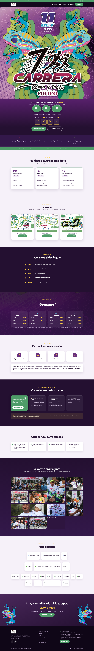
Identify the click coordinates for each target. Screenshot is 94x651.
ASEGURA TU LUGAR (47, 614)
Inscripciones (41, 640)
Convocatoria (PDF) (42, 642)
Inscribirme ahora (18, 407)
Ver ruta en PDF (22, 235)
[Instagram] (82, 1)
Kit (68, 4)
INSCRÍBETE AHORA (39, 128)
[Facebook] (80, 1)
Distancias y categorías (43, 631)
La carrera (54, 4)
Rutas (60, 4)
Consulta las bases (55, 128)
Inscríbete (79, 4)
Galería (72, 4)
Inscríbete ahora (64, 641)
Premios (64, 4)
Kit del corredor (42, 635)
